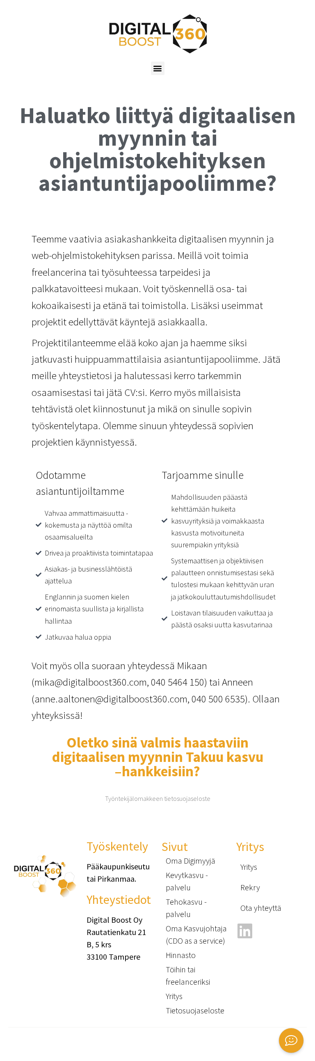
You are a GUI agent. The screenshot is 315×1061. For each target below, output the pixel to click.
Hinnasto (181, 955)
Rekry (250, 887)
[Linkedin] (244, 930)
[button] (157, 68)
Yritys (174, 996)
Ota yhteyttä (260, 908)
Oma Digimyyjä (190, 860)
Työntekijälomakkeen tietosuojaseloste (157, 798)
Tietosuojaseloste (195, 1010)
